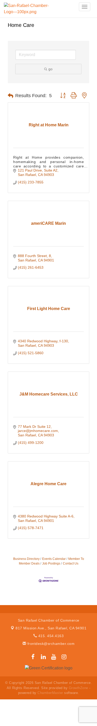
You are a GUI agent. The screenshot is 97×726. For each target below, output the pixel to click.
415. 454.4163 (50, 636)
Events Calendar (54, 559)
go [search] (50, 69)
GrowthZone (78, 688)
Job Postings (51, 563)
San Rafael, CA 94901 (51, 628)
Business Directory (26, 559)
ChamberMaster (50, 693)
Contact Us (70, 563)
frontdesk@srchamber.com (50, 644)
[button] (10, 96)
